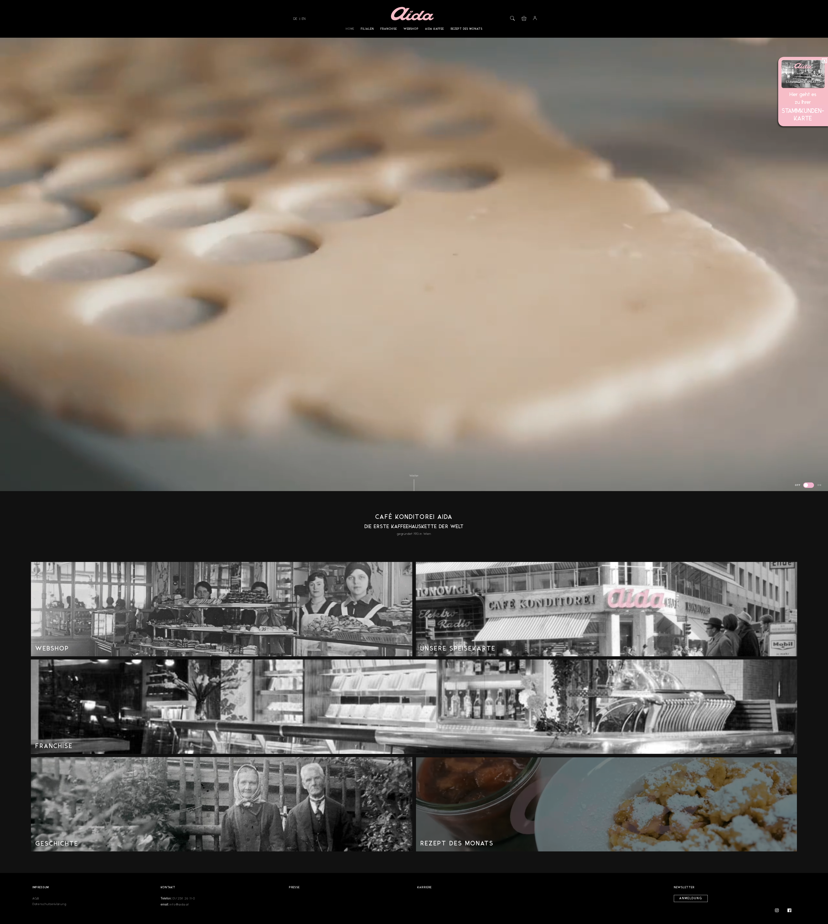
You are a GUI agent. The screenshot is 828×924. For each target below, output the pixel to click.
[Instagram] (779, 910)
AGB (35, 898)
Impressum (40, 887)
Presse (294, 887)
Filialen (367, 29)
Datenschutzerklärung (49, 904)
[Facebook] (789, 910)
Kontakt (168, 887)
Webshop (411, 29)
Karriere (424, 887)
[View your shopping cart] (524, 18)
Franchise (388, 29)
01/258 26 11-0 (183, 898)
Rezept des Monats (466, 29)
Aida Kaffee (434, 29)
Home (350, 29)
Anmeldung (690, 898)
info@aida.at (179, 904)
